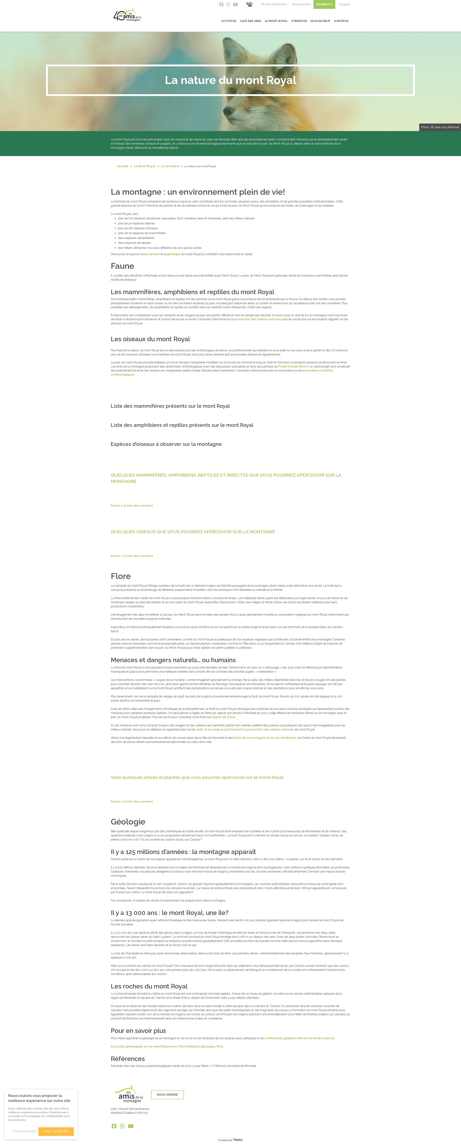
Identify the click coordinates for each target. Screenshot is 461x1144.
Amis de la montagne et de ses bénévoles (265, 737)
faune (144, 254)
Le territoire (170, 166)
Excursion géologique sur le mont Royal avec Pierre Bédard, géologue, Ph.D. (167, 1046)
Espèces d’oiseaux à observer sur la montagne (166, 444)
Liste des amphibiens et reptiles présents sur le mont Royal (182, 425)
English (345, 4)
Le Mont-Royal (276, 21)
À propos (341, 21)
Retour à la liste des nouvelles (132, 505)
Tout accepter (56, 1131)
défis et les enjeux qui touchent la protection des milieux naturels (245, 729)
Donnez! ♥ (324, 4)
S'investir (299, 21)
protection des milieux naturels (257, 319)
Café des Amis (250, 21)
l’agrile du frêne (223, 717)
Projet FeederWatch (293, 366)
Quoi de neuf (320, 21)
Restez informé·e (274, 4)
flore (156, 254)
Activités (228, 21)
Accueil (122, 166)
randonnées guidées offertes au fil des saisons (299, 1038)
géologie (173, 254)
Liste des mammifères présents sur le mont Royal (170, 406)
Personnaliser (25, 1131)
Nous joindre (301, 4)
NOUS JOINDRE (167, 1094)
